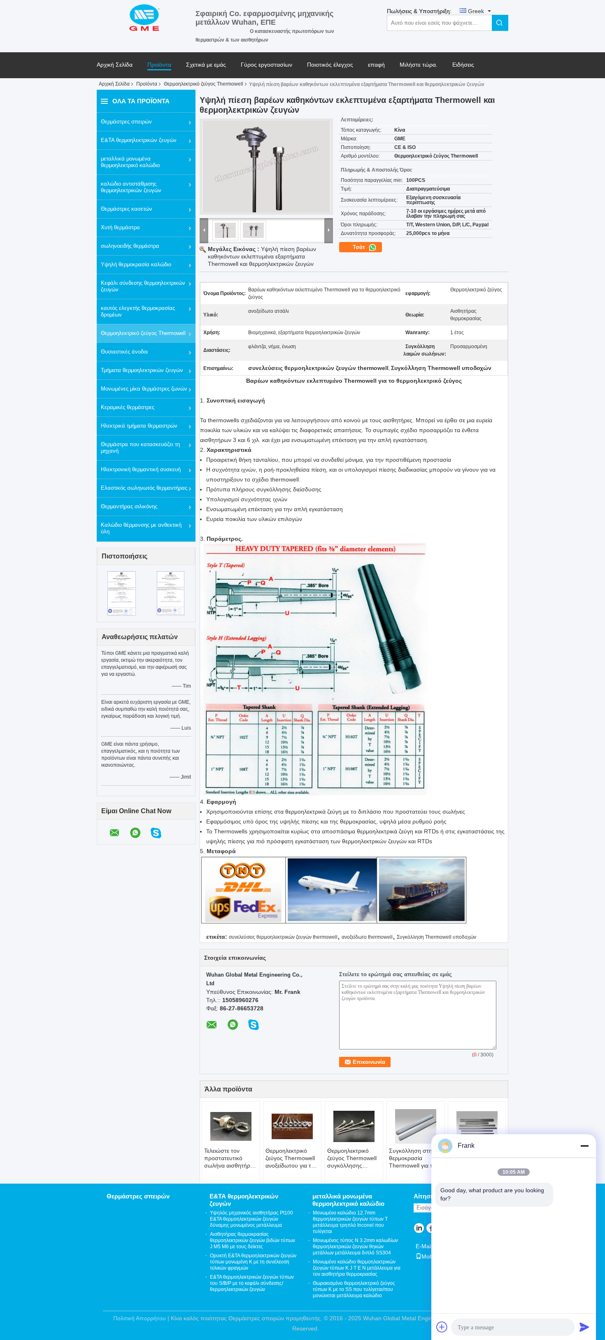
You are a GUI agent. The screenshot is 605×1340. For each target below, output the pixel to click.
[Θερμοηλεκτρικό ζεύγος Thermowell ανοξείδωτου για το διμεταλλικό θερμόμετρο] (292, 1126)
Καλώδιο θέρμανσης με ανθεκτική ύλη (141, 528)
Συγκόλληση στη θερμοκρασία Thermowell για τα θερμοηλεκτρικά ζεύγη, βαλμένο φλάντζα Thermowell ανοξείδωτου (415, 1158)
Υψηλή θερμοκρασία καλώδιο (136, 264)
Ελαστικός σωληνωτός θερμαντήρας (144, 488)
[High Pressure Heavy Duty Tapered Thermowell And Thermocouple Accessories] (266, 166)
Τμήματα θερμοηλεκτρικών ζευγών (142, 370)
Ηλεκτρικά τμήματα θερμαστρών (139, 426)
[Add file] (442, 1327)
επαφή (376, 65)
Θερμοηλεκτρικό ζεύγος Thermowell (203, 84)
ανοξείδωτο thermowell (367, 937)
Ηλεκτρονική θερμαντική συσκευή (141, 469)
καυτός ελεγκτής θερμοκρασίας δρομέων (138, 311)
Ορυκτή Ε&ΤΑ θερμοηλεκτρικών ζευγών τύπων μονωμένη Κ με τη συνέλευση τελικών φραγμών (253, 1262)
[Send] (584, 1327)
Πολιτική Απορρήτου (139, 1318)
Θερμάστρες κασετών (126, 209)
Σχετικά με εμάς (206, 65)
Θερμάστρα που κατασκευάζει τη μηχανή (140, 447)
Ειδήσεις (463, 65)
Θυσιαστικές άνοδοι (124, 352)
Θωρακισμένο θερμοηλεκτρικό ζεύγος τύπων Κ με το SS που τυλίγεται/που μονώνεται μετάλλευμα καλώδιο (354, 1289)
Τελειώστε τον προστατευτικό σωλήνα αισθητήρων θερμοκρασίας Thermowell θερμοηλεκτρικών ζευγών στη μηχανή (231, 1158)
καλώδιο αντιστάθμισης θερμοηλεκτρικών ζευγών (131, 187)
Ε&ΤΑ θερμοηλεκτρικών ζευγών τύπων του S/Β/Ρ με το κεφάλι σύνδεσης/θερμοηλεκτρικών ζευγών (252, 1283)
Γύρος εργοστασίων (266, 65)
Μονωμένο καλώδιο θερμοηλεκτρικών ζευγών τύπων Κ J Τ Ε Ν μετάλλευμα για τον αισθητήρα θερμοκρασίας (356, 1268)
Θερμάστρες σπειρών (126, 122)
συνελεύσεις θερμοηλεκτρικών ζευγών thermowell (283, 937)
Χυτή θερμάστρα (120, 227)
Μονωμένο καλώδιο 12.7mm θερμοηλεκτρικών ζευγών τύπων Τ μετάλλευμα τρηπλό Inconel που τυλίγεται (350, 1222)
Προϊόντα (159, 65)
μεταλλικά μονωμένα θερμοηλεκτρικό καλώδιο (130, 162)
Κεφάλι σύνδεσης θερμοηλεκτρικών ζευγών (143, 286)
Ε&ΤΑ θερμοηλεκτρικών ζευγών (139, 140)
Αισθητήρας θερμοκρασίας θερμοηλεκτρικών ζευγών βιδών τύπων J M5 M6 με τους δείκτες (252, 1240)
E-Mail (424, 1246)
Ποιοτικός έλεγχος (330, 65)
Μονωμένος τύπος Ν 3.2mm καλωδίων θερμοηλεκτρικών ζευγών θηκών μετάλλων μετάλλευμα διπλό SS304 (355, 1247)
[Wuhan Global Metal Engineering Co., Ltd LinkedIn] (419, 1229)
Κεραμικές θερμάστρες (127, 407)
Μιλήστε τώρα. (418, 65)
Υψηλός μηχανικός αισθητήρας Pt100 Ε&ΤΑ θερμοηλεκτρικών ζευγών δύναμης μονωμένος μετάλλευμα (251, 1219)
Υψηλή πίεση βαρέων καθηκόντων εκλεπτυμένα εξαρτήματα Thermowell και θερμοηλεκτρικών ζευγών (262, 256)
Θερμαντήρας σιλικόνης (129, 506)
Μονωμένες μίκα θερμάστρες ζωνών (144, 389)
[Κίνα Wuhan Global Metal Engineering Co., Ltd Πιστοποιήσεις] (121, 593)
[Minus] (584, 1146)
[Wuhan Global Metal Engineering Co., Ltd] (146, 17)
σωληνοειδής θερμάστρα (130, 246)
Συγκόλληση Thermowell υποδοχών (436, 937)
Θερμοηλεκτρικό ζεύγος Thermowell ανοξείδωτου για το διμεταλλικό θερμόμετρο (290, 1158)
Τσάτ (360, 247)
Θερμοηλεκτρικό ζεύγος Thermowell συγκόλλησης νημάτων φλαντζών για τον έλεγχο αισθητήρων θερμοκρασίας (352, 1158)
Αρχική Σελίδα (115, 65)
